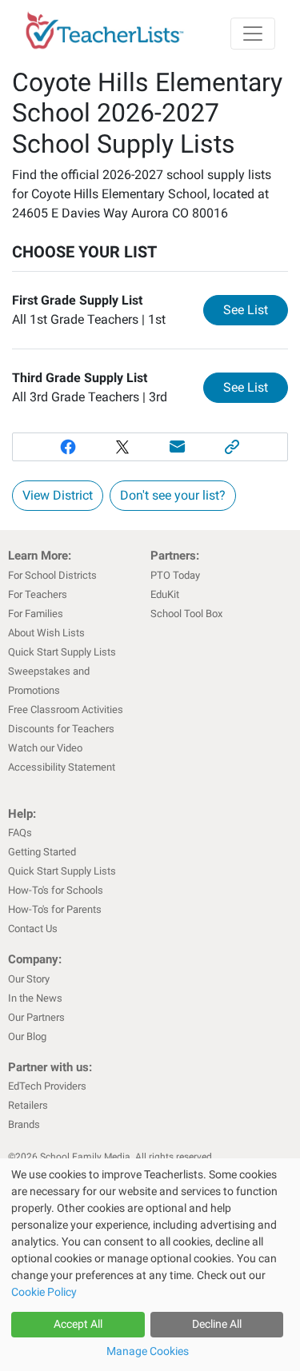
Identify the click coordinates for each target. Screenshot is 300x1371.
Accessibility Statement (61, 767)
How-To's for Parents (55, 909)
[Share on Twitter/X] (122, 447)
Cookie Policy (44, 1291)
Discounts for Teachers (61, 729)
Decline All (217, 1323)
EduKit (164, 594)
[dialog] (150, 1264)
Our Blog (27, 1036)
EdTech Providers (47, 1086)
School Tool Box (186, 614)
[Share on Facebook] (67, 447)
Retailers (28, 1105)
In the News (35, 998)
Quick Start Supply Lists (62, 652)
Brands (24, 1124)
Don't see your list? (173, 495)
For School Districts (52, 575)
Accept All (78, 1323)
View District (57, 495)
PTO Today (175, 575)
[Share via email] (178, 447)
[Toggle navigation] (252, 34)
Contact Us (33, 929)
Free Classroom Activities (65, 709)
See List (255, 309)
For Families (35, 614)
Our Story (29, 979)
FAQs (20, 833)
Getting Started (42, 852)
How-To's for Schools (55, 890)
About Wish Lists (46, 633)
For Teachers (37, 594)
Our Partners (36, 1017)
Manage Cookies (147, 1351)
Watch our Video (45, 748)
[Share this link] (232, 447)
